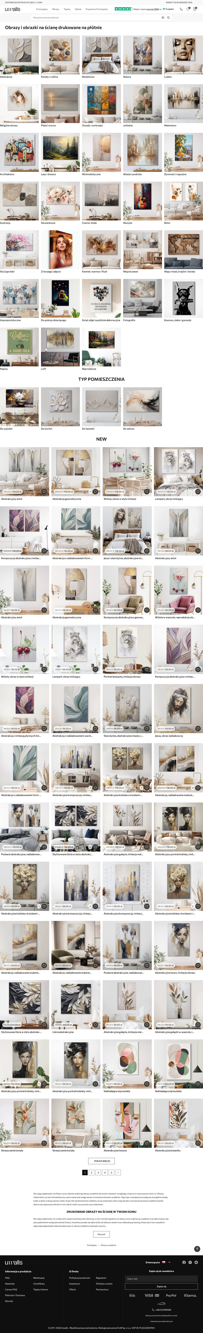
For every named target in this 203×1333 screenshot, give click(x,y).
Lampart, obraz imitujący (169, 498)
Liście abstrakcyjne (63, 1031)
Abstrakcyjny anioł (11, 498)
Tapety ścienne (40, 1289)
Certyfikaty (39, 1283)
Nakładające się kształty (117, 1091)
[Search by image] (163, 17)
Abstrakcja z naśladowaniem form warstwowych (72, 558)
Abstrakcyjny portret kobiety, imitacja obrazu (175, 854)
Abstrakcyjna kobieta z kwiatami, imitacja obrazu (175, 913)
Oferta (72, 1289)
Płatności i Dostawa (15, 1295)
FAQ (7, 1277)
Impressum (74, 1283)
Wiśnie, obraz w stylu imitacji (120, 498)
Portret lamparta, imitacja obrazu (122, 676)
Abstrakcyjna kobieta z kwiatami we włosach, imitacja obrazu (124, 795)
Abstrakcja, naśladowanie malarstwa (175, 795)
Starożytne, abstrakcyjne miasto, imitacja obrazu (124, 735)
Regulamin (101, 1277)
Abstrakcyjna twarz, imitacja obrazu (175, 972)
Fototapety (92, 1245)
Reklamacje (38, 1277)
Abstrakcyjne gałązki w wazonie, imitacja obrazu (175, 1031)
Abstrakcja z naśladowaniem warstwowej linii (72, 735)
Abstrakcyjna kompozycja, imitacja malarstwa (72, 795)
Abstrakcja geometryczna (66, 498)
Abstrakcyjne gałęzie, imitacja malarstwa (124, 854)
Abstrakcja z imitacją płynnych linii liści (21, 735)
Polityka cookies (104, 1283)
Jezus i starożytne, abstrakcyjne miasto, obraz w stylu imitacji (124, 558)
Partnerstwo (102, 1289)
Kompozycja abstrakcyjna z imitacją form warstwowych (21, 558)
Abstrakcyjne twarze (115, 1150)
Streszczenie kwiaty (12, 1150)
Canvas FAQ (11, 1289)
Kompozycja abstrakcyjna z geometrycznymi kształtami (124, 617)
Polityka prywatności (79, 1277)
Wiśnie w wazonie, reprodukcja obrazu (175, 617)
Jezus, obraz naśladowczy (169, 735)
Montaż (9, 1301)
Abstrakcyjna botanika (167, 1150)
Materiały (10, 1283)
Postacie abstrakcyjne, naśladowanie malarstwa (21, 854)
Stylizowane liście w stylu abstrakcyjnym (72, 854)
